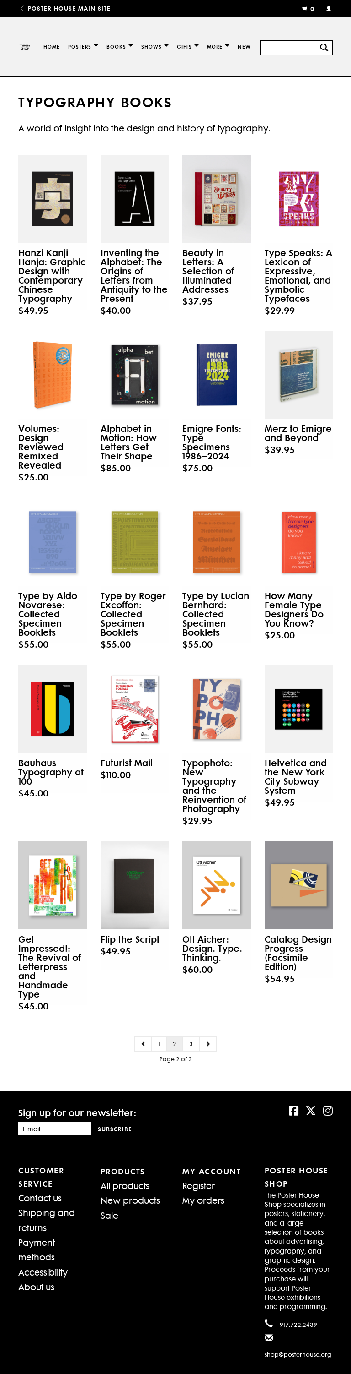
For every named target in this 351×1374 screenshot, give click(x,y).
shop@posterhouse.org (298, 1354)
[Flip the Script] (135, 885)
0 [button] (312, 8)
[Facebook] (293, 1109)
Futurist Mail (127, 762)
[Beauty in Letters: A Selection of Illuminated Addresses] (216, 198)
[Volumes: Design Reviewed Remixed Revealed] (52, 375)
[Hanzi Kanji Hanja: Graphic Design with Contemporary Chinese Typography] (52, 198)
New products (130, 1200)
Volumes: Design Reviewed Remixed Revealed (41, 446)
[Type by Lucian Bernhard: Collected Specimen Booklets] (216, 542)
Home (51, 46)
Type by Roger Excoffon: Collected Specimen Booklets (133, 614)
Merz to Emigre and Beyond (298, 433)
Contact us (40, 1197)
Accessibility (43, 1271)
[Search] (324, 46)
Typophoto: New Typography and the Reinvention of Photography (214, 785)
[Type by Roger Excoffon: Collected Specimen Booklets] (135, 542)
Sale (109, 1215)
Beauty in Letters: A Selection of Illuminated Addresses (208, 271)
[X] (310, 1109)
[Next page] (208, 1043)
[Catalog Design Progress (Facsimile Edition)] (299, 885)
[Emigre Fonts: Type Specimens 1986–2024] (216, 375)
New (244, 46)
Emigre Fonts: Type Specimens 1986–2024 (211, 442)
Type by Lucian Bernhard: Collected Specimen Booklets (215, 614)
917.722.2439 (298, 1324)
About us (36, 1286)
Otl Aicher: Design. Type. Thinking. (212, 948)
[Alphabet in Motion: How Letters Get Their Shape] (135, 375)
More (215, 46)
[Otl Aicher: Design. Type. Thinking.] (216, 885)
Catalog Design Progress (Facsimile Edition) (298, 952)
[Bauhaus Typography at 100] (52, 709)
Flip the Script (130, 938)
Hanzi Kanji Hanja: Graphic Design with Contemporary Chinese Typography (51, 275)
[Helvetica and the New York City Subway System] (299, 709)
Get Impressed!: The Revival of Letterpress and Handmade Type (49, 966)
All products (125, 1185)
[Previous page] (143, 1043)
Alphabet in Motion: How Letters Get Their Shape (129, 442)
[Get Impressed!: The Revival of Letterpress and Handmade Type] (52, 885)
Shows (151, 46)
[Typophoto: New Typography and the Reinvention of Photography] (216, 709)
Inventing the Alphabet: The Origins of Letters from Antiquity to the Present (134, 275)
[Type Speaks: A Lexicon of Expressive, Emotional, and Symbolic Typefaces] (299, 198)
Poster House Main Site (68, 8)
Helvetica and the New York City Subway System (296, 776)
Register (198, 1185)
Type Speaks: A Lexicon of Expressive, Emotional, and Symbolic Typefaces (298, 275)
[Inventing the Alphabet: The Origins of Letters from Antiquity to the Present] (135, 198)
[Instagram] (328, 1109)
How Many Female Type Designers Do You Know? (294, 609)
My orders (203, 1200)
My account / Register (325, 8)
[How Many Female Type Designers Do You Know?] (299, 542)
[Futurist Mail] (135, 709)
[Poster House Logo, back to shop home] (24, 47)
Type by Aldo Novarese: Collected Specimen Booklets (47, 614)
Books (116, 46)
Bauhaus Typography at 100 (51, 771)
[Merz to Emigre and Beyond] (299, 375)
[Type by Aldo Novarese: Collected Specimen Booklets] (52, 542)
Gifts (184, 46)
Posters (79, 46)
